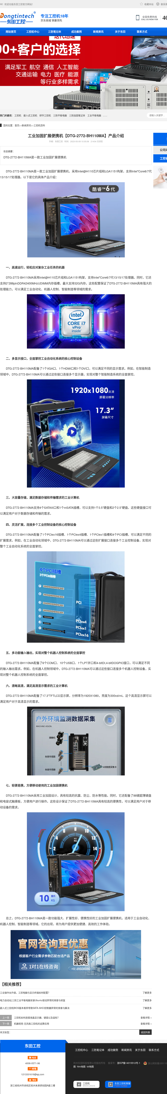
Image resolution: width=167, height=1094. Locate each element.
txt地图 (90, 1066)
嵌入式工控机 (30, 115)
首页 (17, 125)
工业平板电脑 (94, 115)
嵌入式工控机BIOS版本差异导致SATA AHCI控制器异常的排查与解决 (34, 1008)
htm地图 (81, 1066)
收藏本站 (148, 4)
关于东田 (120, 31)
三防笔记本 (54, 31)
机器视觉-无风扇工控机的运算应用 (31, 1023)
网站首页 (11, 31)
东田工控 (18, 4)
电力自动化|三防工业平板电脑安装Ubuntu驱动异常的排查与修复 (32, 1000)
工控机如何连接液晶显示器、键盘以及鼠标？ (37, 1017)
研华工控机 (45, 115)
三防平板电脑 (60, 115)
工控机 (17, 115)
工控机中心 (32, 31)
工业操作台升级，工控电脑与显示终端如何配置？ (25, 992)
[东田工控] (18, 17)
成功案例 (76, 31)
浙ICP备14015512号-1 (128, 1062)
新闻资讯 (98, 31)
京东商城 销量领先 (54, 17)
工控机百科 (39, 125)
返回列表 (145, 1032)
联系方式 (142, 31)
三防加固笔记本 (77, 115)
